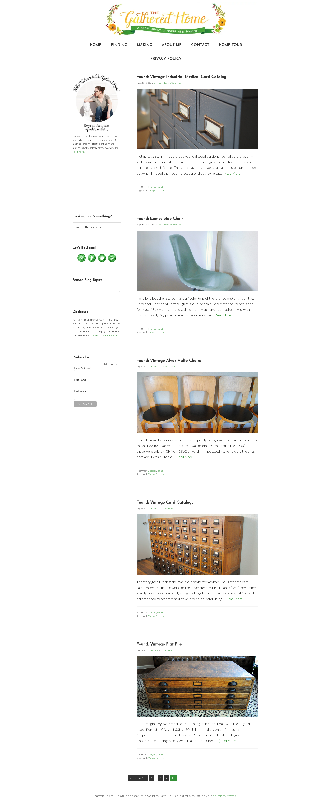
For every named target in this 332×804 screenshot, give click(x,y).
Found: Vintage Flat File (159, 644)
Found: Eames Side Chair (160, 219)
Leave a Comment (172, 83)
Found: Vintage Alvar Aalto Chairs (169, 361)
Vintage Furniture (156, 190)
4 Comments (167, 508)
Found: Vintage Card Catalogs (165, 502)
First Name (80, 379)
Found (160, 187)
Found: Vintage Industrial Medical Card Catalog (181, 77)
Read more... (79, 151)
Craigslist (152, 187)
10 (173, 777)
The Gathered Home (166, 19)
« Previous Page (138, 777)
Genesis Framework (225, 796)
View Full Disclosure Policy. (105, 335)
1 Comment (167, 650)
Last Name (80, 391)
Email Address (83, 368)
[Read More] (232, 173)
